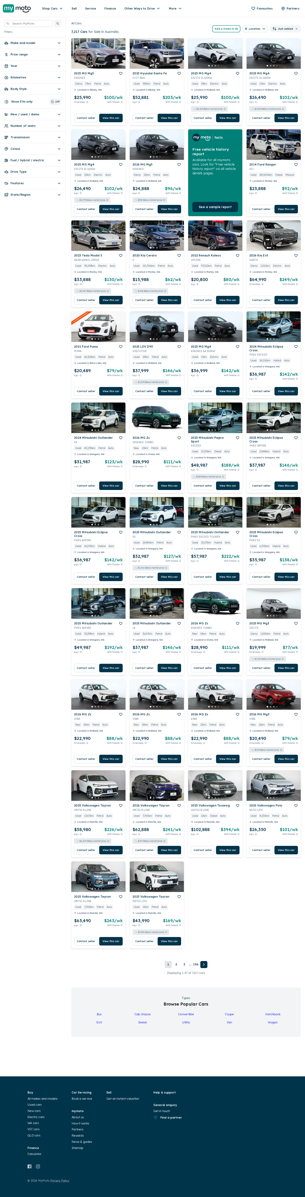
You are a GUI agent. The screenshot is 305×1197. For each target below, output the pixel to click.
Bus (99, 1014)
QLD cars (34, 1135)
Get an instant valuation (122, 1098)
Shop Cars (49, 8)
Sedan (142, 1022)
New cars (34, 1111)
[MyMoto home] (17, 8)
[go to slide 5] (105, 66)
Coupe (229, 1014)
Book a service (82, 1098)
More (173, 8)
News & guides (82, 1141)
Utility (186, 1022)
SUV (99, 1022)
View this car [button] (111, 118)
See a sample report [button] (215, 207)
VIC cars (34, 1129)
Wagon (273, 1022)
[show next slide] (120, 56)
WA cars (33, 1123)
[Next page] (203, 964)
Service (90, 8)
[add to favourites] (120, 73)
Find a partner (171, 1117)
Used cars (35, 1104)
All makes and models (43, 1098)
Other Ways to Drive (139, 8)
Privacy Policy (59, 1180)
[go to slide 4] (102, 66)
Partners (77, 1129)
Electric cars (36, 1117)
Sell (74, 8)
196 (195, 964)
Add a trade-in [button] (224, 28)
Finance (110, 8)
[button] (57, 23)
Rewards (78, 1135)
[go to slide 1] (92, 66)
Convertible (186, 1014)
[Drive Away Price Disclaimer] (87, 102)
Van (229, 1022)
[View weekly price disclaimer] (122, 102)
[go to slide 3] (98, 66)
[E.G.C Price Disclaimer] (139, 102)
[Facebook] (30, 1166)
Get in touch (161, 1111)
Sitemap (77, 1148)
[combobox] (28, 23)
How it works (80, 1123)
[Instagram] (38, 1166)
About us (78, 1117)
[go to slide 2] (95, 66)
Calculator (35, 1154)
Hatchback (272, 1014)
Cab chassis (142, 1014)
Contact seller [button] (86, 118)
